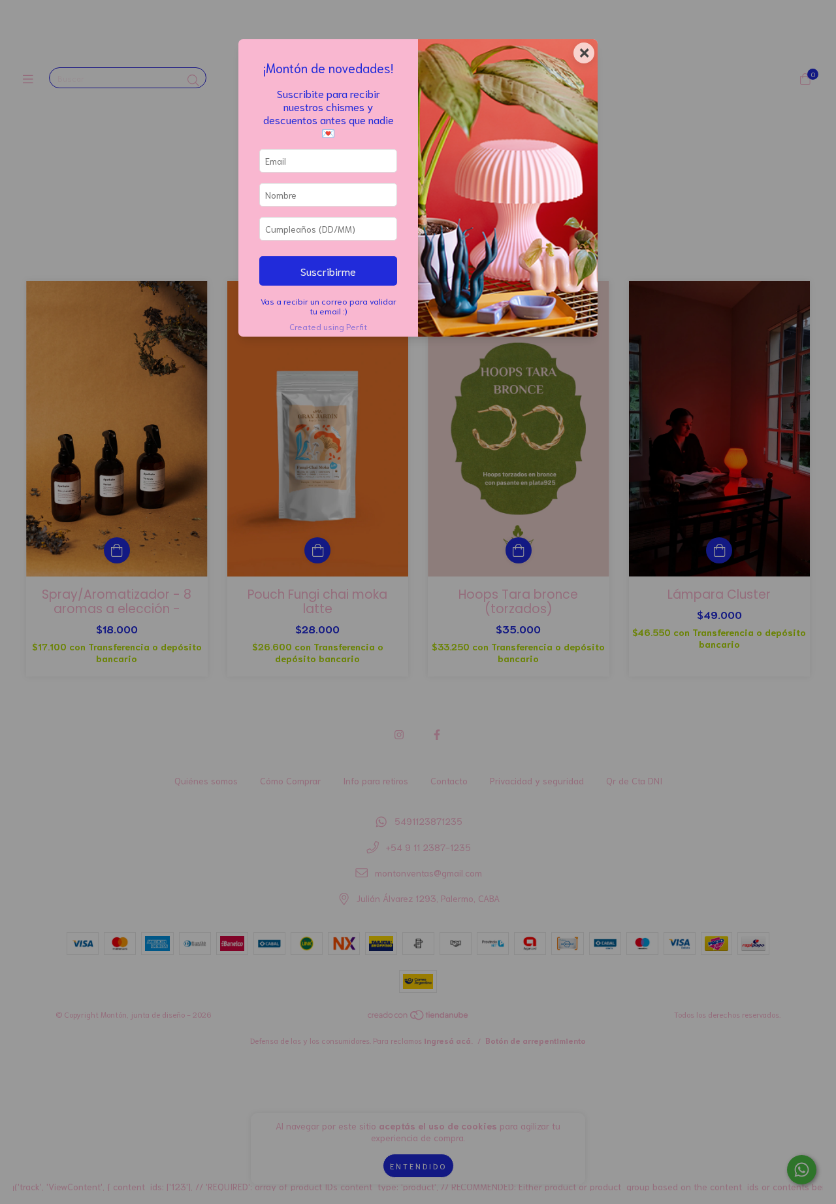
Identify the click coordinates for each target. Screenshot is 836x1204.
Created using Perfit (328, 326)
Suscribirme (328, 270)
